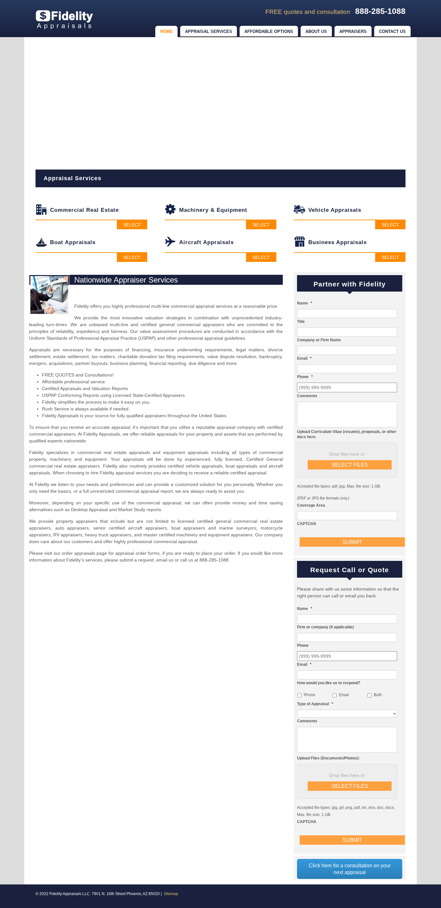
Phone (309, 695)
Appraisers (353, 31)
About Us (316, 31)
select (132, 224)
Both (378, 695)
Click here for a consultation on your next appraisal (350, 869)
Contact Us (392, 31)
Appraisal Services (208, 31)
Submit (352, 542)
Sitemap (171, 894)
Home (166, 31)
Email (344, 695)
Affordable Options (268, 31)
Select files (350, 465)
